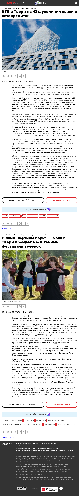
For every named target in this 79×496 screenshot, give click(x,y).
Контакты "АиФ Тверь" (51, 446)
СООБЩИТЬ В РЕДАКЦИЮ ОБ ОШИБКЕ (62, 451)
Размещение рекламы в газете (48, 448)
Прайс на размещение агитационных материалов (32, 451)
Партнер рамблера (33, 488)
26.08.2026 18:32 (7, 235)
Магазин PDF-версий (49, 443)
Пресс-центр (37, 443)
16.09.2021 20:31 (6, 8)
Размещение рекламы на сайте (26, 448)
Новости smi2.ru (9, 229)
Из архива (18, 301)
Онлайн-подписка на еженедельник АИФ (29, 446)
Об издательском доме (23, 443)
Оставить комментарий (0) (61, 200)
